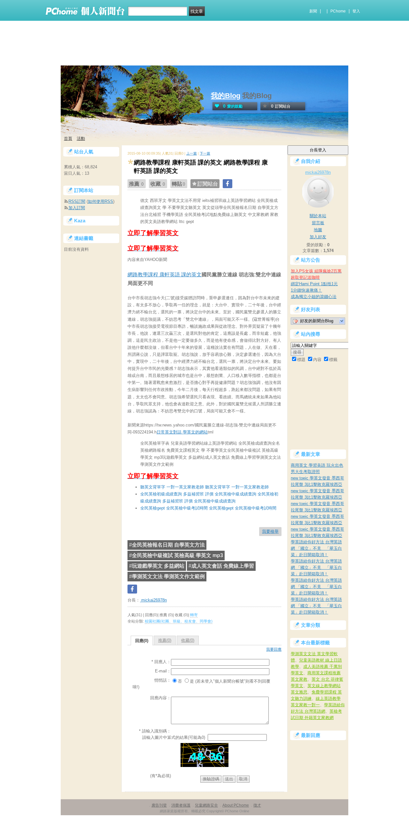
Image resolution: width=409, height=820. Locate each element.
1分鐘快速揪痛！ (306, 290)
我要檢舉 (270, 531)
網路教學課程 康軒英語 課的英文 (164, 274)
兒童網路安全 (206, 805)
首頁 (68, 138)
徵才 (257, 805)
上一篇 (191, 153)
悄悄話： (162, 680)
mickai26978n (153, 600)
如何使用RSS (100, 201)
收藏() (187, 640)
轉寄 (194, 615)
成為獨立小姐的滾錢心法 (313, 296)
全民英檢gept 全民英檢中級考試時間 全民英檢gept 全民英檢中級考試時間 (208, 508)
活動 (81, 138)
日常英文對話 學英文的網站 (182, 432)
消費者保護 (180, 805)
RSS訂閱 (76, 201)
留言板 (318, 222)
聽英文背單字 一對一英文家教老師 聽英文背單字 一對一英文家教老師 (204, 487)
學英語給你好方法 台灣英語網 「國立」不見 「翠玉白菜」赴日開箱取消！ (316, 548)
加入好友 (318, 236)
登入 (356, 11)
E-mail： (163, 671)
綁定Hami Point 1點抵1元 (314, 283)
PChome (338, 11)
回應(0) (141, 640)
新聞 (313, 11)
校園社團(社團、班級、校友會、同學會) (178, 621)
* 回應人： (161, 661)
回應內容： (160, 697)
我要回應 (274, 649)
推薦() (164, 640)
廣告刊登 (159, 805)
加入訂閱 (76, 207)
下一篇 (205, 153)
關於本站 (318, 215)
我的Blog (225, 96)
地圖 (318, 229)
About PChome (235, 805)
